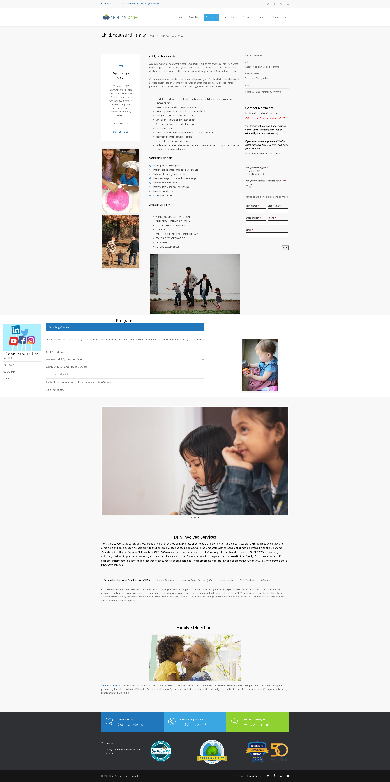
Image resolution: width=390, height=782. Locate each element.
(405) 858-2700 (120, 131)
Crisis (247, 85)
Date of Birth (253, 217)
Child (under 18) (257, 174)
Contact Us (278, 17)
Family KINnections (110, 685)
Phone (272, 217)
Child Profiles (247, 580)
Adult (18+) (254, 171)
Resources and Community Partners (263, 91)
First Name (252, 205)
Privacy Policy (254, 776)
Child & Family (252, 73)
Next (293, 463)
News (261, 17)
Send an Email (256, 724)
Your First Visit (230, 17)
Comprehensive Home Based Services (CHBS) (127, 580)
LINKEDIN (8, 378)
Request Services (253, 55)
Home (180, 17)
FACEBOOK (8, 364)
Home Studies (225, 580)
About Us (193, 17)
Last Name (274, 205)
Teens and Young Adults (257, 78)
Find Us (108, 4)
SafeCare (265, 580)
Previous (97, 463)
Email (249, 229)
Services (210, 17)
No (250, 187)
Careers (246, 17)
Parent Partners (165, 580)
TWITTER (7, 358)
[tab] (125, 327)
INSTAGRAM (9, 371)
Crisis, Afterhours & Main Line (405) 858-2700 (141, 4)
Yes (251, 184)
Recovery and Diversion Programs (262, 66)
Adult (247, 62)
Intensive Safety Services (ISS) (196, 580)
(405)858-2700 (193, 724)
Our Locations (131, 724)
